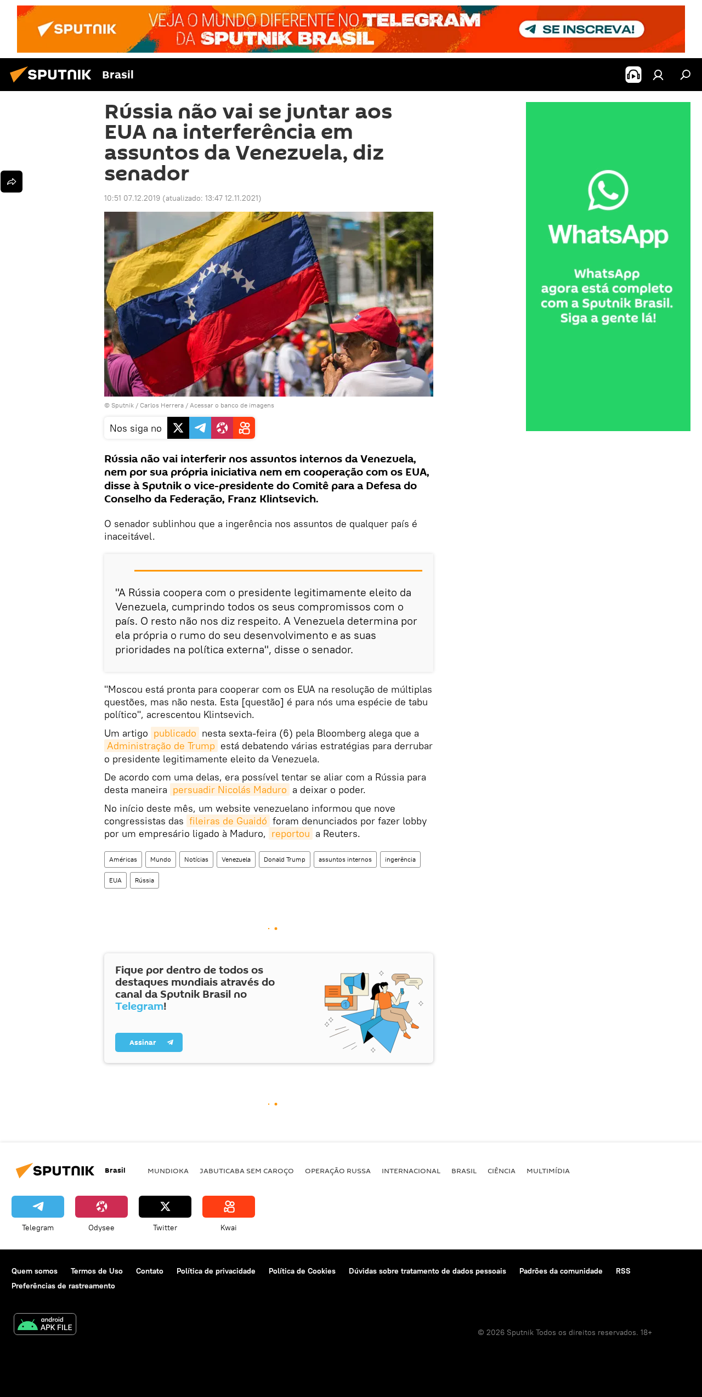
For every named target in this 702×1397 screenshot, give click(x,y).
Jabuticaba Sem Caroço (247, 1170)
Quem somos (35, 1271)
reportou (290, 833)
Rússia (144, 880)
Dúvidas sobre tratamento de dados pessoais (427, 1271)
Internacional (411, 1170)
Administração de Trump (161, 745)
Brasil (464, 1170)
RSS (623, 1271)
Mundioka (168, 1170)
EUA (115, 880)
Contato (149, 1271)
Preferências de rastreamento (63, 1286)
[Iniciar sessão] (658, 75)
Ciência (502, 1170)
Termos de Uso (97, 1271)
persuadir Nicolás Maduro (230, 789)
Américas (123, 859)
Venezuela (236, 859)
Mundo (160, 859)
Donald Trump (284, 859)
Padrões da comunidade (561, 1271)
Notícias (196, 859)
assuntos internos (345, 859)
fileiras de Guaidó (228, 821)
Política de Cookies (302, 1271)
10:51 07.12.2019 (132, 198)
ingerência (400, 859)
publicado (175, 733)
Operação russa (338, 1170)
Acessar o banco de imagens (232, 405)
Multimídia (548, 1170)
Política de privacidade (216, 1271)
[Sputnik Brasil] (53, 84)
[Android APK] (45, 1325)
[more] (11, 182)
